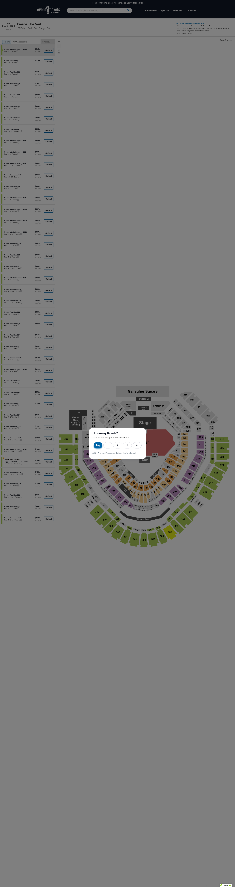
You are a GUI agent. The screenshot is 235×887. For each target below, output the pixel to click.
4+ (137, 445)
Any (98, 445)
